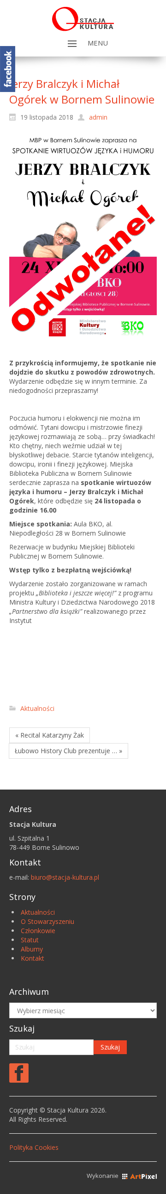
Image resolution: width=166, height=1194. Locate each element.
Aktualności (37, 708)
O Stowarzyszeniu (47, 921)
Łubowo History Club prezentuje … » (68, 750)
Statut (30, 939)
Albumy (32, 949)
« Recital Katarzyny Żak (49, 735)
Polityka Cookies (34, 1147)
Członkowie (38, 930)
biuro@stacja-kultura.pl (65, 877)
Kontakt (32, 958)
